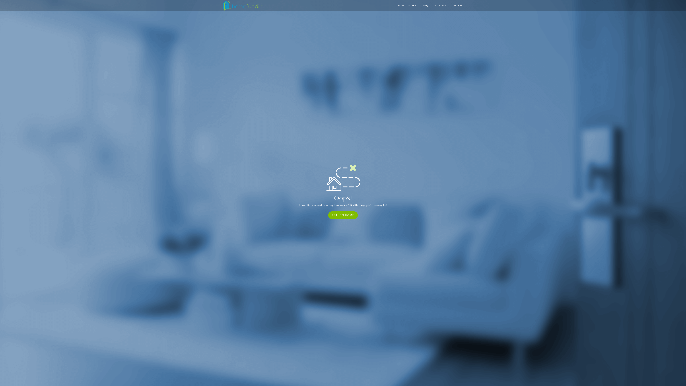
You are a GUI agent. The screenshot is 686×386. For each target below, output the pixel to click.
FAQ (425, 5)
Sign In (458, 5)
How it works (407, 5)
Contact (440, 5)
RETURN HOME (343, 215)
